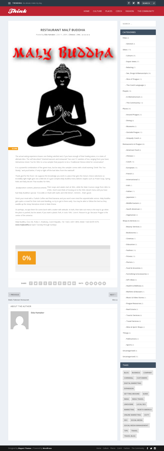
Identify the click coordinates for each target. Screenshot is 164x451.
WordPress (47, 448)
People (125, 91)
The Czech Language (135, 85)
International (132, 179)
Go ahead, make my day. (32, 3)
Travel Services (132, 321)
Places (108, 11)
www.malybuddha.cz (23, 225)
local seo (141, 404)
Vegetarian (131, 215)
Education (130, 244)
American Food (132, 150)
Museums (130, 126)
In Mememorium (133, 97)
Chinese (72, 34)
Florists (129, 262)
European (130, 167)
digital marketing (132, 383)
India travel (137, 399)
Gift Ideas (130, 280)
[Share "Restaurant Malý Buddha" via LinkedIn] (54, 283)
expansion (129, 388)
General (129, 44)
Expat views (131, 61)
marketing (129, 409)
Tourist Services (133, 315)
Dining (129, 120)
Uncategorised (129, 351)
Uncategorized (129, 356)
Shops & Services (130, 221)
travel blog (129, 436)
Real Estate (131, 309)
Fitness (129, 256)
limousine (128, 404)
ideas (125, 49)
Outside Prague (132, 132)
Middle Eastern (132, 203)
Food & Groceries (133, 268)
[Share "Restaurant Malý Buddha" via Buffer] (59, 283)
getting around (131, 394)
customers (142, 378)
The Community (145, 11)
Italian (129, 191)
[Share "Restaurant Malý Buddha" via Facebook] (30, 283)
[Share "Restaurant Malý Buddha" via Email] (69, 283)
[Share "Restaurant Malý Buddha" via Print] (74, 283)
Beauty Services (132, 227)
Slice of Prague (132, 79)
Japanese (130, 197)
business (136, 372)
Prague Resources (133, 303)
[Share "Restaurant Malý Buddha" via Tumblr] (45, 283)
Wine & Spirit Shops (134, 327)
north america (145, 409)
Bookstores (131, 232)
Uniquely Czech (132, 138)
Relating (129, 67)
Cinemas (130, 238)
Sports (129, 345)
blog (126, 372)
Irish (128, 185)
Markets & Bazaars (134, 292)
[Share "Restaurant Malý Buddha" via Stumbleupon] (64, 283)
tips (126, 431)
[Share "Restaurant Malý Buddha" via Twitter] (35, 283)
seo (125, 420)
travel (134, 431)
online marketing (132, 415)
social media (136, 420)
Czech (119, 11)
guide (145, 394)
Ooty (146, 415)
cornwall (128, 378)
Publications (131, 339)
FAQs (125, 38)
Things (125, 333)
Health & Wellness (133, 286)
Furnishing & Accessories (136, 274)
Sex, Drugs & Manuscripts (137, 73)
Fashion (130, 11)
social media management (136, 425)
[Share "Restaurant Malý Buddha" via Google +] (40, 283)
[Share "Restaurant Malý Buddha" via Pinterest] (50, 283)
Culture (97, 11)
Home (86, 11)
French (129, 173)
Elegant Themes (24, 448)
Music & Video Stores (135, 297)
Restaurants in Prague (132, 144)
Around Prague (132, 114)
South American (133, 209)
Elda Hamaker (49, 34)
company (147, 372)
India (126, 399)
